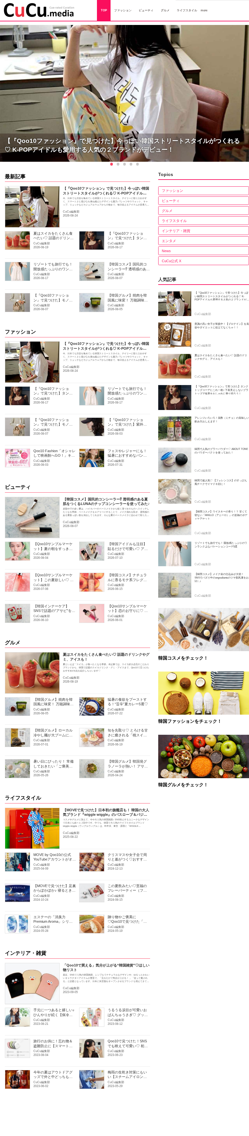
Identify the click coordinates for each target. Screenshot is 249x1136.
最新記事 (15, 176)
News (166, 251)
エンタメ (169, 241)
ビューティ (18, 487)
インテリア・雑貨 (25, 953)
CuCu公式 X (171, 261)
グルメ (12, 642)
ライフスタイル (23, 798)
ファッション (20, 331)
